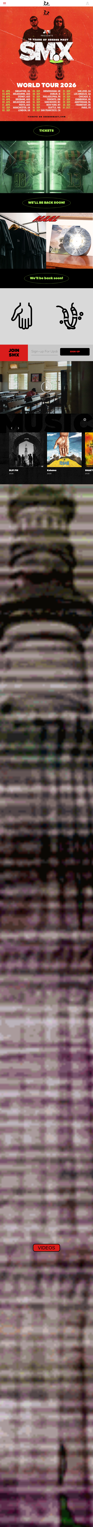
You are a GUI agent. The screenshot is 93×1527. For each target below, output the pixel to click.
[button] (46, 203)
